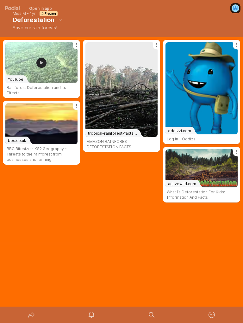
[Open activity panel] (91, 314)
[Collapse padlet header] (60, 20)
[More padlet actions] (211, 314)
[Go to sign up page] (235, 8)
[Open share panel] (31, 314)
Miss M (19, 13)
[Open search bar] (151, 315)
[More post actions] (72, 47)
